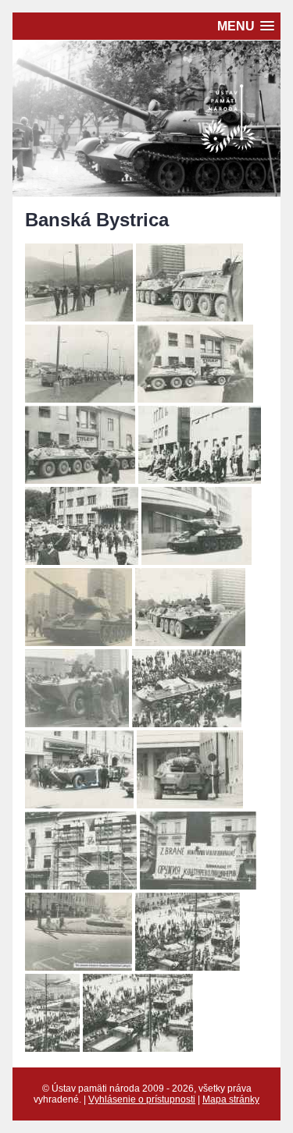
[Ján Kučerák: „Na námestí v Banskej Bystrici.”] (79, 804)
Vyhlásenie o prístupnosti (141, 1099)
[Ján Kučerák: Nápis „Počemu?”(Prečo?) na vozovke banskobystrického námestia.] (78, 966)
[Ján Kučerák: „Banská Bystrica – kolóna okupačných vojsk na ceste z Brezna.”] (79, 317)
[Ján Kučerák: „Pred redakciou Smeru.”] (190, 804)
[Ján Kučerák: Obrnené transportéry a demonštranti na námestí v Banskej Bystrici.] (186, 723)
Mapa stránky (230, 1099)
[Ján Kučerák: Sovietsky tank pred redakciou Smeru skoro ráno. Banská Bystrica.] (196, 560)
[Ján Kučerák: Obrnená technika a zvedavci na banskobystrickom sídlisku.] (77, 723)
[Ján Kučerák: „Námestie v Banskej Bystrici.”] (138, 1047)
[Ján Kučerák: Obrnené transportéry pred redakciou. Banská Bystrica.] (80, 479)
